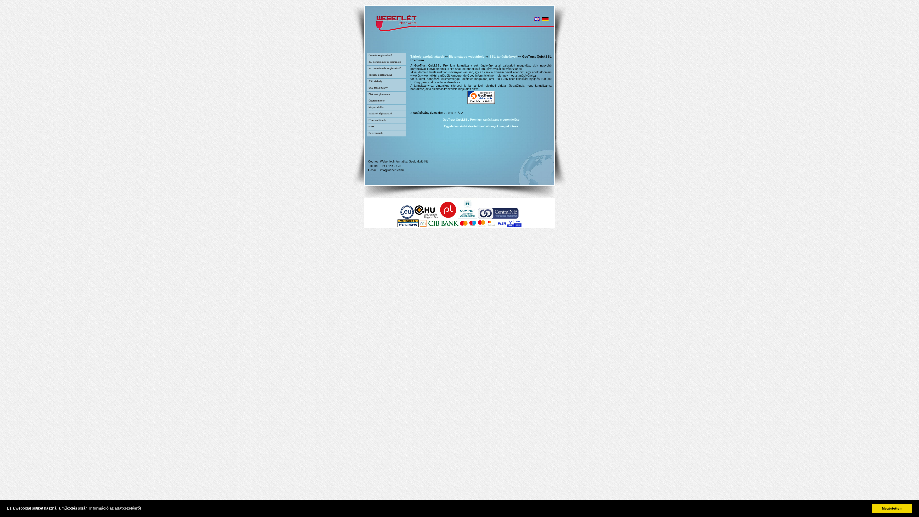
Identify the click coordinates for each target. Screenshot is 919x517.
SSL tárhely (375, 81)
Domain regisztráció (380, 55)
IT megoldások (377, 120)
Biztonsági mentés (379, 94)
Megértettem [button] (892, 508)
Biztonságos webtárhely (466, 56)
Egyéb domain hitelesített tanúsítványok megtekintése (481, 126)
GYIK (372, 126)
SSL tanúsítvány (378, 87)
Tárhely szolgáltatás (380, 74)
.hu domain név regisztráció (385, 62)
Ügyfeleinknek (377, 100)
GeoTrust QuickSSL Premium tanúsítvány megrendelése (481, 119)
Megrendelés (376, 107)
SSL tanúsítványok (503, 56)
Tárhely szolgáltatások (427, 56)
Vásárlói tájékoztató (380, 113)
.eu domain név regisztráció (385, 68)
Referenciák (376, 133)
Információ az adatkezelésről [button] (115, 508)
